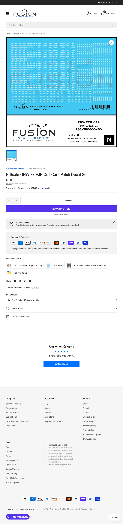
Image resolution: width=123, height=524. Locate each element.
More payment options (61, 214)
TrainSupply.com (89, 438)
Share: (8, 281)
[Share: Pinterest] (25, 281)
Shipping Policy (89, 416)
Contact (47, 408)
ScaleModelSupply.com (92, 434)
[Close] (113, 222)
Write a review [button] (61, 363)
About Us (48, 412)
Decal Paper (10, 425)
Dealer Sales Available (20, 316)
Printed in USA (17, 308)
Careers (86, 412)
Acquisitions (49, 416)
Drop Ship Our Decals (53, 421)
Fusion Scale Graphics (16, 168)
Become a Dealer (12, 412)
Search (85, 403)
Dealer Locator (11, 408)
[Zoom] (111, 42)
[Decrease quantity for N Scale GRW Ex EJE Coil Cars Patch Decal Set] (8, 200)
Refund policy (88, 421)
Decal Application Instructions (17, 421)
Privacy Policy (88, 430)
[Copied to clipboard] (30, 281)
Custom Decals (12, 416)
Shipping (9, 183)
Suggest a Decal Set (13, 403)
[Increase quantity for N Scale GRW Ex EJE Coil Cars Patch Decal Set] (16, 200)
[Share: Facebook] (15, 281)
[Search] (113, 25)
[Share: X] (20, 281)
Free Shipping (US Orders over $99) (25, 300)
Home (8, 34)
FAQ (46, 403)
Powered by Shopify (88, 509)
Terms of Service (89, 425)
